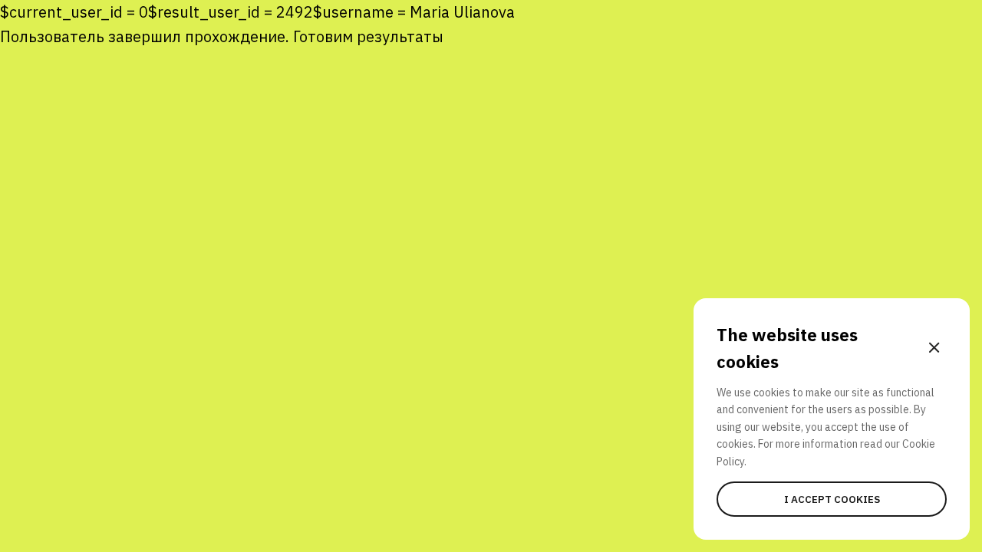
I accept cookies (832, 499)
